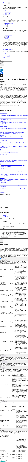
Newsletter (7, 56)
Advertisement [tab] (3, 400)
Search (2, 62)
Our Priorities (8, 12)
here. (11, 107)
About (6, 10)
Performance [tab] (2, 360)
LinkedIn (4, 209)
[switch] (0, 355)
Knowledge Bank (9, 55)
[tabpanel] (14, 307)
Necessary (4, 259)
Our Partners (7, 13)
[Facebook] (14, 73)
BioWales (7, 37)
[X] (14, 75)
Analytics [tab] (2, 366)
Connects (7, 36)
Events (4, 26)
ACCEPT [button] (14, 236)
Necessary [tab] (2, 257)
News (6, 53)
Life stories (7, 48)
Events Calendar (8, 35)
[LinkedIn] (14, 70)
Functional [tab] (2, 354)
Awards (6, 38)
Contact (4, 57)
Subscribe (2, 228)
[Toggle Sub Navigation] (9, 3)
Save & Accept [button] (3, 461)
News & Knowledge (7, 49)
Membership (5, 14)
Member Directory (9, 23)
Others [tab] (1, 428)
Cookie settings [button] (5, 236)
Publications (5, 39)
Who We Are (5, 2)
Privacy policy (6, 216)
